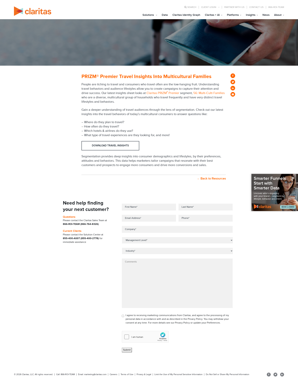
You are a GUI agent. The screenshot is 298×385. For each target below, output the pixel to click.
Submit (127, 349)
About (278, 15)
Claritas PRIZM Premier (163, 93)
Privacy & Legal (144, 374)
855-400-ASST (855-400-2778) (81, 238)
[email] (232, 94)
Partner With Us (234, 7)
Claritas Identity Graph (186, 15)
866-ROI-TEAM (276, 7)
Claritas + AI (212, 15)
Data (165, 15)
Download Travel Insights (110, 145)
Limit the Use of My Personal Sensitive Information (178, 374)
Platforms (233, 15)
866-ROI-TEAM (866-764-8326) (81, 224)
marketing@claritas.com (95, 374)
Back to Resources (213, 178)
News (265, 15)
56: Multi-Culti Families (209, 93)
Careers (113, 374)
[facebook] (232, 75)
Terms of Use (127, 374)
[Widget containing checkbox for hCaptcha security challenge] (145, 337)
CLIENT (208, 7)
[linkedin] (232, 88)
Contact (256, 7)
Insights (250, 15)
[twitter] (232, 82)
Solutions (148, 15)
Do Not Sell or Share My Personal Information (227, 374)
